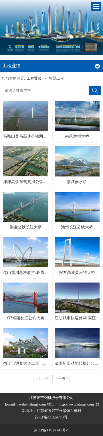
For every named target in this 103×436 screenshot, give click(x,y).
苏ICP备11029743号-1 (51, 430)
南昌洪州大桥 (77, 136)
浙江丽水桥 (77, 181)
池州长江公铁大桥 (77, 227)
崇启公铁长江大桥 (26, 227)
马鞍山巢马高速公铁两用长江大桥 (33, 136)
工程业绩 (34, 78)
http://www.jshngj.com (76, 404)
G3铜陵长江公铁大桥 (25, 317)
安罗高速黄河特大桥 (77, 272)
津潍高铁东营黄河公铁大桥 (27, 181)
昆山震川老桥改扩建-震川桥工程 (31, 272)
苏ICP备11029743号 (51, 417)
